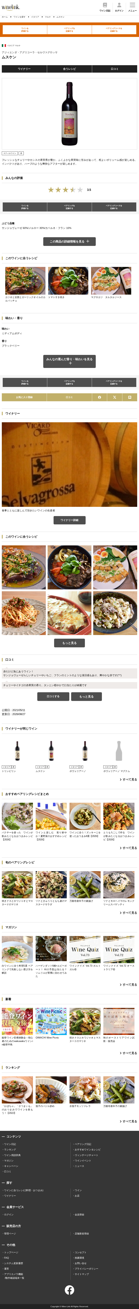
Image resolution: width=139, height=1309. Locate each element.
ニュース (79, 1166)
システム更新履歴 (13, 1263)
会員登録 (79, 1214)
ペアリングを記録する (69, 29)
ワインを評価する (25, 29)
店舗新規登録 (82, 1233)
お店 (77, 1195)
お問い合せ (81, 1263)
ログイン (9, 1214)
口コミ (115, 68)
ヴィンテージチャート (86, 1155)
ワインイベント (83, 1160)
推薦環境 (79, 1257)
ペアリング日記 (83, 1144)
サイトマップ (82, 1274)
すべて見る (130, 779)
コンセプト (81, 1252)
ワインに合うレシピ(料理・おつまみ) (23, 1190)
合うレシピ (69, 68)
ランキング (10, 1149)
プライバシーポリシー (86, 1268)
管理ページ (10, 1233)
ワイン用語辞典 (12, 1155)
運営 (6, 1268)
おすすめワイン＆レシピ (88, 1149)
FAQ (6, 1257)
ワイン (78, 1190)
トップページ (11, 1252)
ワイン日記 (10, 1144)
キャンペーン (11, 1166)
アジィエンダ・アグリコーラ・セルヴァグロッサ (30, 52)
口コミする (53, 696)
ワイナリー (24, 68)
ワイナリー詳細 (69, 520)
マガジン (9, 1160)
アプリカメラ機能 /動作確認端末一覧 (14, 1276)
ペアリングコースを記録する (114, 29)
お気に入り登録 (24, 397)
